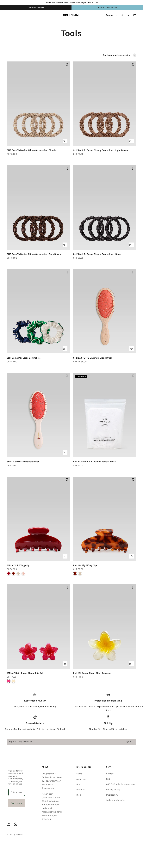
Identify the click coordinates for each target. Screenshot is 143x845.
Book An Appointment (107, 7)
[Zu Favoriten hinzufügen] (66, 64)
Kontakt (110, 773)
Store (79, 773)
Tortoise (13, 573)
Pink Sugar (23, 573)
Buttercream (18, 573)
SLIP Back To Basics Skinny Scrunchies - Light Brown (100, 150)
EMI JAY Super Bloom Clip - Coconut (92, 673)
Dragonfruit (8, 681)
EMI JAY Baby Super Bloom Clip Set (25, 673)
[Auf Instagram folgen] (8, 824)
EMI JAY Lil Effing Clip (18, 565)
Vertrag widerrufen (115, 800)
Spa (78, 784)
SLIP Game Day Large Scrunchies (23, 357)
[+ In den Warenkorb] (65, 141)
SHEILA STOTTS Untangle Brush (23, 461)
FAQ (108, 779)
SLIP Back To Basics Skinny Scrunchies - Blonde (31, 150)
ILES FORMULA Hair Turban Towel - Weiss (94, 461)
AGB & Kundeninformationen (121, 784)
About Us (80, 779)
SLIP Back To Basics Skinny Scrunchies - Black (97, 254)
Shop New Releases (35, 7)
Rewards (80, 789)
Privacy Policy (113, 789)
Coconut (13, 681)
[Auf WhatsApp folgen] (16, 824)
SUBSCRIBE (16, 803)
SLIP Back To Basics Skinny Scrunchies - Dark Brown (34, 254)
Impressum (112, 794)
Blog (78, 794)
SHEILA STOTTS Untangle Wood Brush (92, 357)
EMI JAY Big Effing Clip (85, 565)
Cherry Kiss (8, 573)
